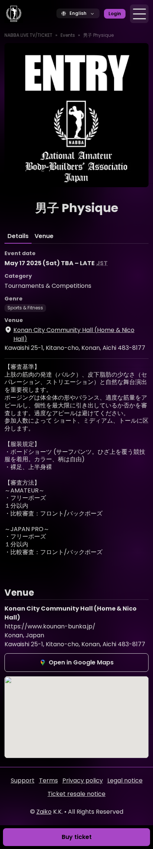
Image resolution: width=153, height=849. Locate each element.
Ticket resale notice (76, 794)
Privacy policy (82, 780)
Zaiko (44, 811)
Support (23, 780)
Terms (48, 780)
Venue (44, 236)
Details (18, 236)
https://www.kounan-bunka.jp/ (49, 626)
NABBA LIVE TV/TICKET (28, 35)
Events (68, 35)
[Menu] (139, 13)
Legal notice (125, 780)
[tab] (18, 236)
